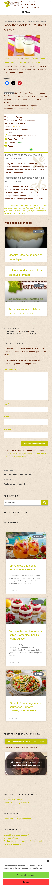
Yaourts (43, 58)
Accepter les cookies (26, 875)
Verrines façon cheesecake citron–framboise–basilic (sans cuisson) (25, 635)
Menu (27, 12)
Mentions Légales (11, 838)
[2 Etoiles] (7, 93)
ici (32, 109)
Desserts (16, 58)
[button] (48, 861)
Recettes (7, 58)
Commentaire (10, 369)
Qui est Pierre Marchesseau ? (16, 835)
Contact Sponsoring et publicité (16, 802)
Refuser (26, 882)
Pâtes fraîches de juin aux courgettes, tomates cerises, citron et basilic (25, 707)
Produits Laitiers (30, 58)
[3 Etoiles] (9, 93)
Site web (7, 429)
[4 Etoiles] (11, 93)
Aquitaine (24, 62)
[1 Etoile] (5, 93)
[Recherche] (44, 502)
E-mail (7, 417)
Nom (6, 404)
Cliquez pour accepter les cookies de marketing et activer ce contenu (26, 763)
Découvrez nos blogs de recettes (17, 819)
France (14, 62)
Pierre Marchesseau (36, 21)
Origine (7, 62)
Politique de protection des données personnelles (24, 841)
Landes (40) (36, 62)
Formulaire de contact (13, 799)
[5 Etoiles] (13, 93)
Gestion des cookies (12, 844)
